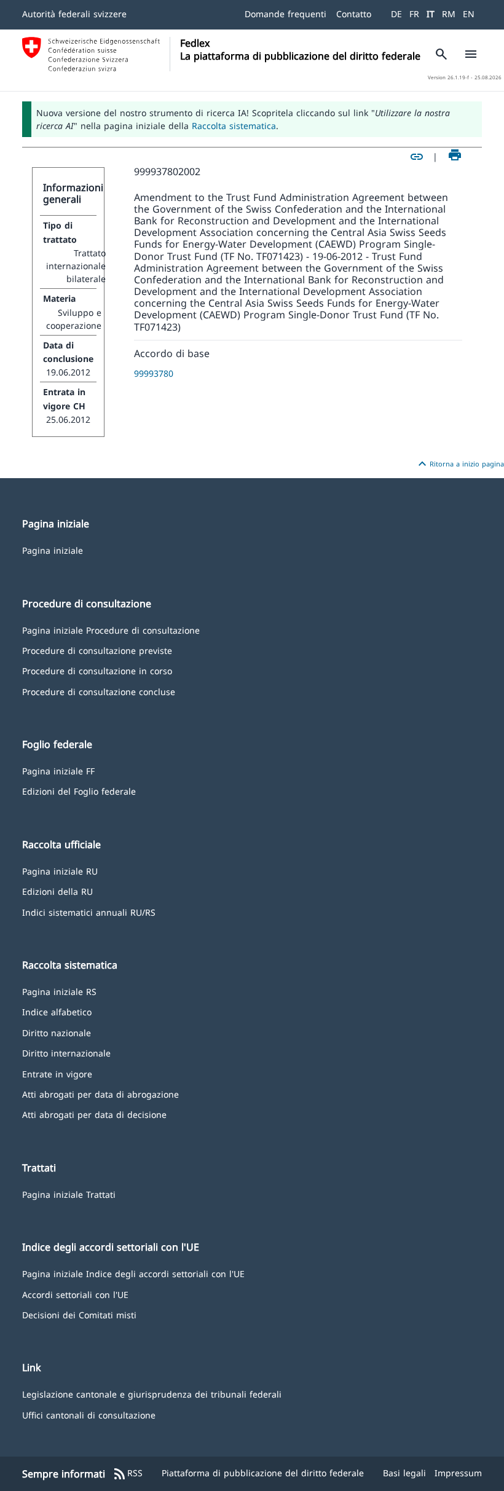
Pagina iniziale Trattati (69, 1194)
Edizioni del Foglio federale (79, 790)
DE (396, 14)
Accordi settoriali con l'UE (75, 1294)
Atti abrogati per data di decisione (94, 1114)
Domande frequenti (285, 14)
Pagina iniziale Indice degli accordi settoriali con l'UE (133, 1273)
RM (448, 14)
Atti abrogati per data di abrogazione (100, 1093)
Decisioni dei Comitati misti (79, 1314)
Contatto (353, 14)
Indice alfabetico (57, 1011)
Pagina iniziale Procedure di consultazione (111, 629)
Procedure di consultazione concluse (98, 691)
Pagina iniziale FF (58, 770)
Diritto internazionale (66, 1052)
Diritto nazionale (56, 1032)
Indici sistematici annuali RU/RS (89, 912)
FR (414, 14)
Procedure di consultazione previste (97, 650)
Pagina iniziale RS (59, 991)
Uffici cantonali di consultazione (89, 1414)
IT (431, 14)
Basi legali (404, 1473)
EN (468, 14)
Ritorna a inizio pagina (459, 464)
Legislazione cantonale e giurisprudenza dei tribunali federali (152, 1393)
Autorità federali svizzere (74, 14)
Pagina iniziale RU (60, 870)
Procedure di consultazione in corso (97, 670)
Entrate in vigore (57, 1073)
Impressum (458, 1473)
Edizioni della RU (57, 891)
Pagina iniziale (52, 550)
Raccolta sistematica (234, 126)
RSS (127, 1473)
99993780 (153, 373)
